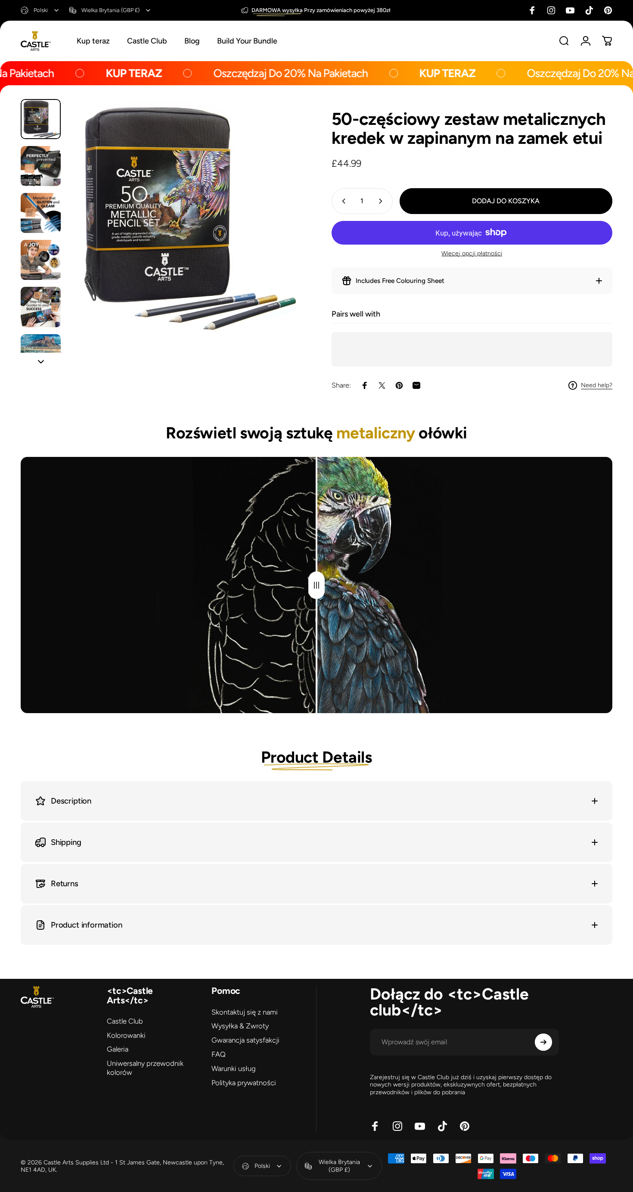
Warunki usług (233, 1068)
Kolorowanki (126, 1035)
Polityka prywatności (243, 1082)
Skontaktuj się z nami (244, 1012)
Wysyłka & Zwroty (240, 1025)
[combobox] (40, 10)
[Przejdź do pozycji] (41, 119)
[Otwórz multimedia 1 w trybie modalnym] (184, 216)
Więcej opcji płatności (471, 253)
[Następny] (279, 232)
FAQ (218, 1054)
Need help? (596, 385)
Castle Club (125, 1021)
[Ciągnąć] (316, 585)
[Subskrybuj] (543, 1042)
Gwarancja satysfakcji (245, 1040)
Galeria (117, 1049)
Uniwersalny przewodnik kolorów (145, 1068)
